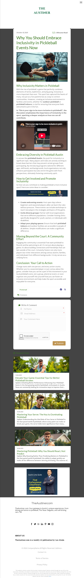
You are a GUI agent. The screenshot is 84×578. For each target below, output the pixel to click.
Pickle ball (23, 290)
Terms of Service (42, 558)
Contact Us (42, 552)
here (50, 576)
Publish (60, 343)
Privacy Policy (42, 564)
